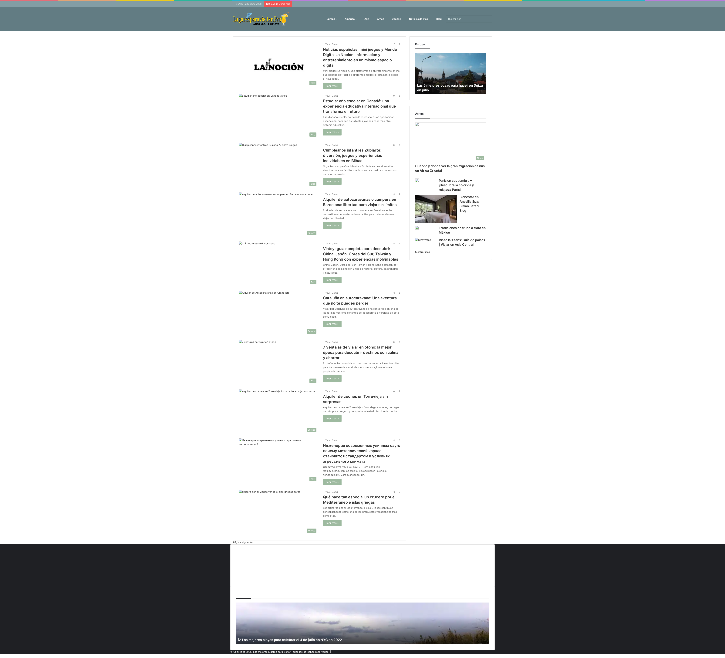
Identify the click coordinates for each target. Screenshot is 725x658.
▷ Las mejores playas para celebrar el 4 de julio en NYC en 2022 (290, 640)
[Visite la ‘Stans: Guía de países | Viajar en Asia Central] (423, 243)
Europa (330, 18)
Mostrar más (422, 251)
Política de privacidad (248, 570)
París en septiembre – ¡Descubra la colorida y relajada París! (456, 185)
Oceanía (396, 18)
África (380, 18)
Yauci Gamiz (332, 44)
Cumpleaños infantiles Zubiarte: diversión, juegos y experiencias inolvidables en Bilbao (352, 155)
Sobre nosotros (245, 577)
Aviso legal (242, 558)
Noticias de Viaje (419, 18)
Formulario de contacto (249, 564)
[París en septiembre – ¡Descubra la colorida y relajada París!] (417, 180)
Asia (366, 18)
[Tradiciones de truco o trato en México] (417, 228)
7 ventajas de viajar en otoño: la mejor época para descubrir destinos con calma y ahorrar (360, 352)
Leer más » (332, 85)
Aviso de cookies (246, 552)
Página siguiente (243, 542)
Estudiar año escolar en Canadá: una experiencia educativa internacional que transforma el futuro (359, 106)
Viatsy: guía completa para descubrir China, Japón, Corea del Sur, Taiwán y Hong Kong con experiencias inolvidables (360, 254)
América (349, 18)
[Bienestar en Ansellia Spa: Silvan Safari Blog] (436, 209)
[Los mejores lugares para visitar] (261, 19)
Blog (439, 18)
